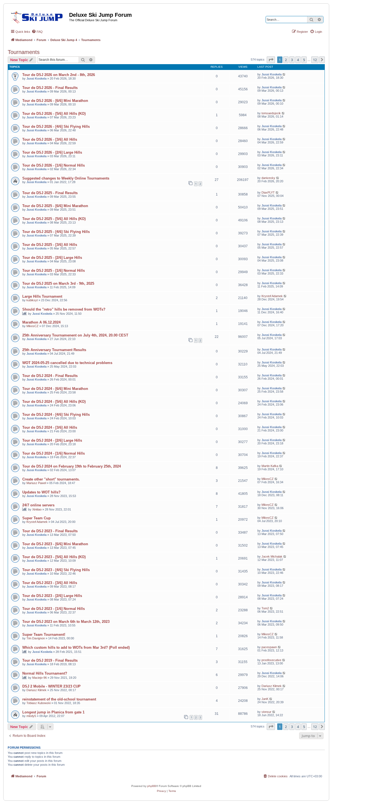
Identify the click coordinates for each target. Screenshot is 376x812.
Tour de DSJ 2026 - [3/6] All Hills (49, 139)
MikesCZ (32, 326)
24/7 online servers (38, 505)
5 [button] (304, 59)
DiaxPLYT (268, 192)
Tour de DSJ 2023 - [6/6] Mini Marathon (55, 544)
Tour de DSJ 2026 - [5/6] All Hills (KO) (54, 114)
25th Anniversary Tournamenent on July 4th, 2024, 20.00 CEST (75, 335)
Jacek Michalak (271, 556)
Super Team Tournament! (43, 634)
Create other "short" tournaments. (51, 479)
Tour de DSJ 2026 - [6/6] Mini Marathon (55, 101)
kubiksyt (32, 300)
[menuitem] (37, 31)
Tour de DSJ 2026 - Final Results (50, 88)
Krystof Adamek (272, 296)
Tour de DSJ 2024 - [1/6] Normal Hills (53, 453)
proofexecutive (271, 660)
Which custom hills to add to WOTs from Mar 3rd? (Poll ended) (76, 647)
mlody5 (31, 716)
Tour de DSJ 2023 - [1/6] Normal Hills (53, 609)
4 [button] (298, 59)
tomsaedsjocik (271, 113)
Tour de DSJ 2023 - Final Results (50, 531)
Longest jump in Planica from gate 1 (53, 712)
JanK (264, 698)
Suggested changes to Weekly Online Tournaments (65, 178)
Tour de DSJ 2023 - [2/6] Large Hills (52, 596)
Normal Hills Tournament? (44, 673)
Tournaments (24, 52)
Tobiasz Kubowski (38, 703)
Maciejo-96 (39, 677)
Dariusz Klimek (36, 690)
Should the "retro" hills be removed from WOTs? (63, 309)
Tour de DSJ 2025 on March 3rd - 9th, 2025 (58, 283)
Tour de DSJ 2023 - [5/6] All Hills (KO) (54, 557)
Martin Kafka (269, 466)
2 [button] (286, 59)
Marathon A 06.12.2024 (41, 322)
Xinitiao (37, 509)
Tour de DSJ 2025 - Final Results (50, 193)
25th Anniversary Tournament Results (54, 350)
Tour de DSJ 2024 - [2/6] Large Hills (52, 440)
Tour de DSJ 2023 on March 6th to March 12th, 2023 (66, 622)
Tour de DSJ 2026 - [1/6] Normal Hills (53, 165)
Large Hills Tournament (42, 296)
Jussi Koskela (36, 78)
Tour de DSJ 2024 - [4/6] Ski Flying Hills (56, 414)
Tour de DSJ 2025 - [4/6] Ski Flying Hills (56, 232)
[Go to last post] (284, 74)
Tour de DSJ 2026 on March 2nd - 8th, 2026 (58, 75)
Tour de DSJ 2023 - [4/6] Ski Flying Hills (56, 570)
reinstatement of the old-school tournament (59, 699)
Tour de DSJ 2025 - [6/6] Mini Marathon (55, 206)
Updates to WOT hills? (41, 492)
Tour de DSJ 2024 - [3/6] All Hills (49, 427)
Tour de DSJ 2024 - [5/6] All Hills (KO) (54, 402)
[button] (271, 59)
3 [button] (292, 59)
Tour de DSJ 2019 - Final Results (50, 660)
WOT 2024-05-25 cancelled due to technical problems (67, 363)
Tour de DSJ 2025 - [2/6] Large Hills (52, 258)
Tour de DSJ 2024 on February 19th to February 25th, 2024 (71, 466)
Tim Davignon (35, 638)
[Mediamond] (38, 16)
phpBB (151, 785)
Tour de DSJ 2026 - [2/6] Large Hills (52, 152)
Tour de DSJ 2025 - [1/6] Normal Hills (53, 270)
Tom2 (265, 608)
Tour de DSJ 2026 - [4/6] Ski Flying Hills (56, 126)
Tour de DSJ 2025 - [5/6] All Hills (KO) (54, 219)
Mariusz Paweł (36, 483)
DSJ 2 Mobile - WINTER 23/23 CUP (51, 686)
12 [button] (315, 59)
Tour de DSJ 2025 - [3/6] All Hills (49, 245)
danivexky (268, 178)
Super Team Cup (36, 518)
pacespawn (269, 647)
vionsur (266, 711)
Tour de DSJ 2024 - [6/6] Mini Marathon (55, 389)
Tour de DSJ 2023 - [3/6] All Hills (49, 583)
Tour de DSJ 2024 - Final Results (50, 376)
